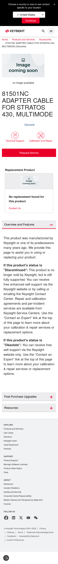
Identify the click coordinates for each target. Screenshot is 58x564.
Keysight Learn (11, 451)
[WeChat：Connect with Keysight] (35, 529)
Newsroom (9, 495)
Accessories (47, 39)
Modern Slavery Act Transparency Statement (24, 512)
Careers (7, 516)
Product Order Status (13, 479)
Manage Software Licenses (16, 475)
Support (8, 467)
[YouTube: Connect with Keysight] (28, 529)
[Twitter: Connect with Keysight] (21, 529)
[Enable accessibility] (6, 558)
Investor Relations (12, 499)
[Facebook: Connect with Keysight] (6, 529)
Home (5, 39)
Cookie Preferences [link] (41, 552)
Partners (7, 459)
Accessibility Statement (18, 552)
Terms (21, 544)
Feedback (44, 548)
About (7, 491)
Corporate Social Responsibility (18, 507)
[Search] (43, 31)
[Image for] (29, 181)
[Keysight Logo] (16, 31)
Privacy (45, 540)
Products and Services (24, 39)
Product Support (11, 471)
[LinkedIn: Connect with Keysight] (13, 529)
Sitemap (11, 544)
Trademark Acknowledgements (22, 548)
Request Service (29, 152)
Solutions (8, 446)
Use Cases (9, 442)
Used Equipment (11, 455)
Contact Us (15, 208)
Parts (6, 483)
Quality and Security (13, 503)
